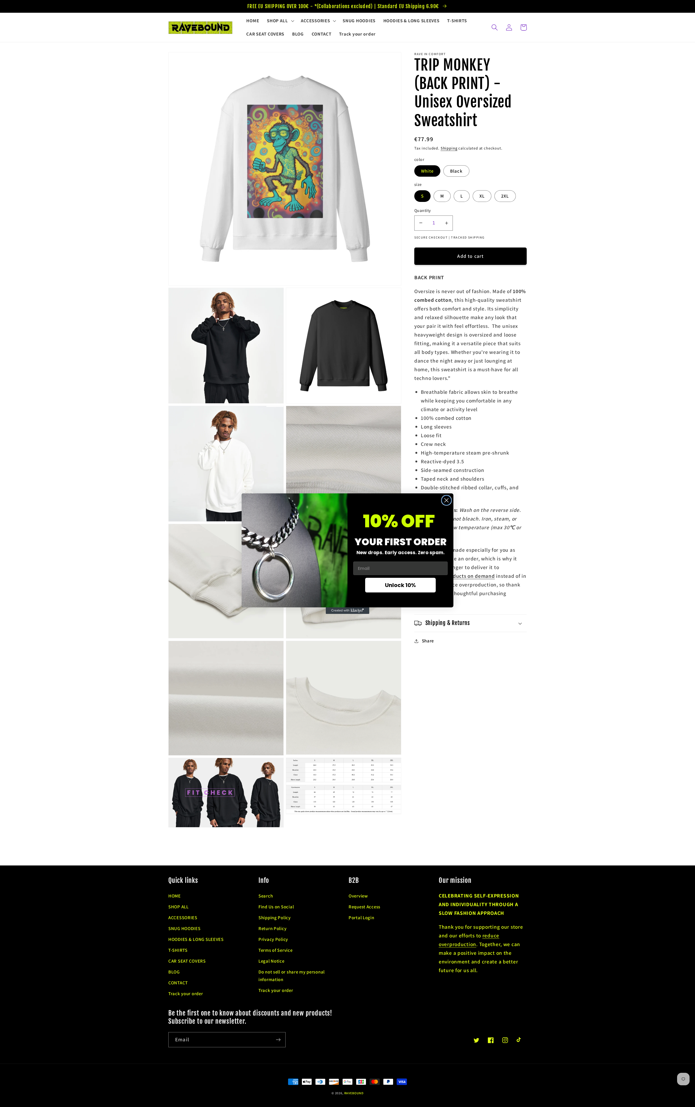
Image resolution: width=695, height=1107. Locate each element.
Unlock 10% (400, 585)
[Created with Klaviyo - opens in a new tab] (347, 610)
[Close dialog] (446, 500)
